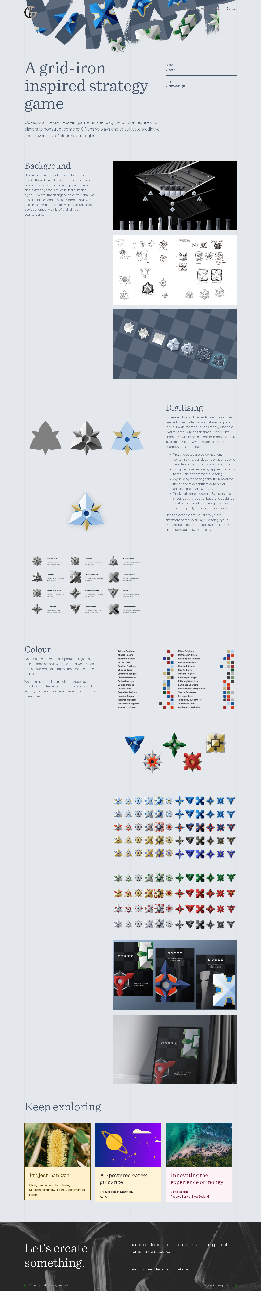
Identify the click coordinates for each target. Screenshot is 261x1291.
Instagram (163, 1269)
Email (134, 1269)
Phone (147, 1269)
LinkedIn (182, 1269)
